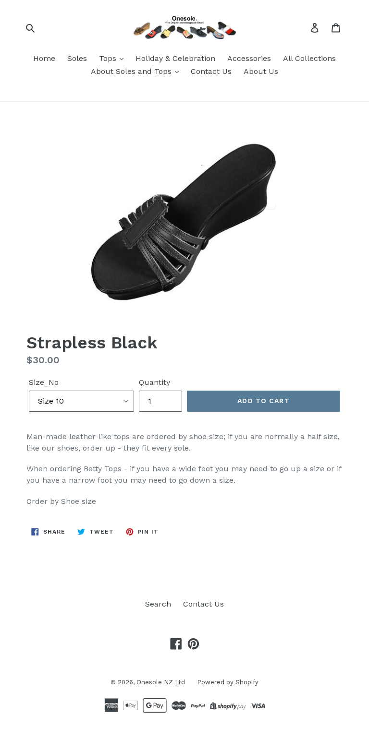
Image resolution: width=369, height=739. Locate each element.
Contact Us (211, 71)
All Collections (309, 58)
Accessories (249, 58)
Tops (109, 58)
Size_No (44, 382)
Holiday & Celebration (175, 58)
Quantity (154, 382)
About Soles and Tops (132, 71)
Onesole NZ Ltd (160, 682)
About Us (261, 71)
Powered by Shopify (227, 682)
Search (158, 603)
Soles (77, 58)
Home (44, 58)
